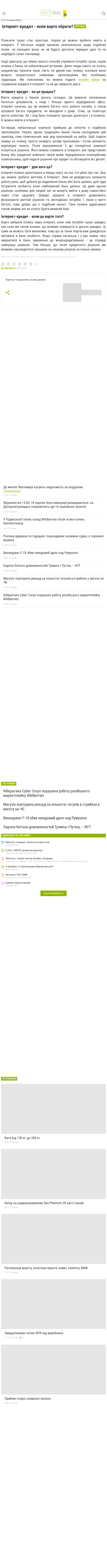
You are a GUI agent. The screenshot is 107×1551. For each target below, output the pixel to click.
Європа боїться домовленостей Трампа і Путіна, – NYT (41, 566)
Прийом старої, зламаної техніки (27, 1399)
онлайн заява (89, 80)
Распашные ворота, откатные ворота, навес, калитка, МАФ (46, 1268)
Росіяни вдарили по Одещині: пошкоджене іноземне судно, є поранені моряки (53, 538)
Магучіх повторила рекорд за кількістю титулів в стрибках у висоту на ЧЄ (53, 580)
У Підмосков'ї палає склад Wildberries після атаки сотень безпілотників (44, 521)
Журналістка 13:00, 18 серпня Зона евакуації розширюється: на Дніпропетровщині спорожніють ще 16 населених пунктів (48, 505)
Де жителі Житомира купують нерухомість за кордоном (43, 487)
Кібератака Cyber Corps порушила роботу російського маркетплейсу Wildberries (51, 597)
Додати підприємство (53, 893)
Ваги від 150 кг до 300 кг (22, 1138)
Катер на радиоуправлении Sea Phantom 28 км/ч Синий (44, 1203)
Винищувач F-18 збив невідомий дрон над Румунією (40, 553)
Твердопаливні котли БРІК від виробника (33, 1333)
